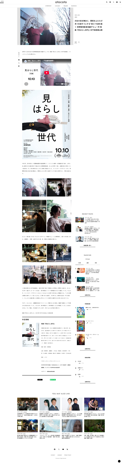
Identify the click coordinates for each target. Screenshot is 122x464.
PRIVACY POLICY (67, 455)
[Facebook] (110, 2)
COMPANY (59, 455)
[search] (106, 2)
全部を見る (87, 295)
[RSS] (120, 2)
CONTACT (53, 455)
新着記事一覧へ (87, 245)
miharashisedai (51, 371)
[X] (113, 2)
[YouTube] (117, 2)
